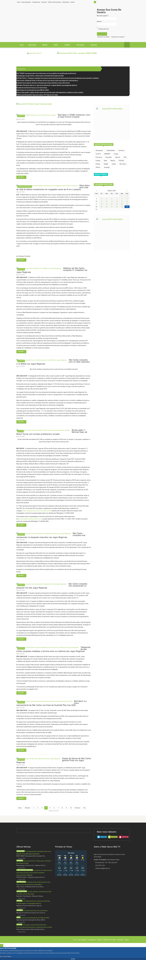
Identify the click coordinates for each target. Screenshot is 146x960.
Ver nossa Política (5, 956)
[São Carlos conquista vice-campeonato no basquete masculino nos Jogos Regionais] (43, 533)
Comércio (121, 150)
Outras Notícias (21, 891)
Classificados (36, 2)
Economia (99, 157)
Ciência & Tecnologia (24, 186)
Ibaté (18, 917)
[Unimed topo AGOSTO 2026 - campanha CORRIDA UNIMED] (93, 56)
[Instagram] (127, 73)
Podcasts (44, 2)
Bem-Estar (32, 45)
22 (122, 204)
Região (106, 164)
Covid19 (98, 154)
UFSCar (98, 167)
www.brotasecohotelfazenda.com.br (30, 519)
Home (18, 2)
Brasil (56, 45)
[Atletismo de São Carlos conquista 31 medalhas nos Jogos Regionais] (38, 268)
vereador (107, 167)
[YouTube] (127, 76)
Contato (72, 2)
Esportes (21, 116)
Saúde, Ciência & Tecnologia (24, 870)
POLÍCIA (121, 160)
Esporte (117, 157)
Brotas (20, 431)
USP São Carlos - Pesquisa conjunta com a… (31, 877)
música (113, 160)
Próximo (77, 808)
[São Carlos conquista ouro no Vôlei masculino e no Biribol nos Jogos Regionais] (41, 360)
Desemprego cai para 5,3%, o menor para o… (31, 865)
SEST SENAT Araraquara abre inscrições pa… (31, 856)
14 (117, 201)
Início (22, 45)
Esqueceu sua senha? (103, 37)
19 (106, 204)
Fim (84, 808)
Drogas (116, 154)
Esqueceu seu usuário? (118, 37)
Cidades (67, 45)
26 (106, 207)
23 (127, 204)
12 (106, 201)
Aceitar (73, 959)
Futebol (98, 160)
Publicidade (65, 2)
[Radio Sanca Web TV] (34, 53)
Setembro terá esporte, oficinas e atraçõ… (30, 896)
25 (101, 207)
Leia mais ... (21, 177)
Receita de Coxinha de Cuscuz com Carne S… (31, 913)
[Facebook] (127, 68)
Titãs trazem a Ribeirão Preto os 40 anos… (30, 887)
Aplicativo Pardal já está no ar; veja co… (29, 906)
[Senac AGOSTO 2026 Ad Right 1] (111, 122)
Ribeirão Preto (21, 881)
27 (112, 207)
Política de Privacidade (54, 2)
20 (112, 204)
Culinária (19, 910)
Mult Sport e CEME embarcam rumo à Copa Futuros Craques (74, 115)
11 (101, 201)
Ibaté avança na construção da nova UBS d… (31, 920)
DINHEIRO (107, 154)
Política (98, 164)
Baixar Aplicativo (26, 2)
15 (122, 201)
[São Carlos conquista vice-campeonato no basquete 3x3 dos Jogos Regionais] (41, 584)
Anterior (27, 808)
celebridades (110, 150)
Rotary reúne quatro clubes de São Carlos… (31, 929)
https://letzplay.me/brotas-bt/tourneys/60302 (36, 511)
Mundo (45, 45)
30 (127, 207)
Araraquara (99, 150)
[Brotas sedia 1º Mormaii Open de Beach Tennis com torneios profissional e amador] (43, 430)
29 (122, 207)
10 (71, 808)
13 (112, 201)
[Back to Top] (1, 945)
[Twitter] (127, 71)
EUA (125, 157)
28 (117, 207)
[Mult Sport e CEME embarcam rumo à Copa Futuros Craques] (36, 115)
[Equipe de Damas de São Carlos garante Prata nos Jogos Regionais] (38, 758)
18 (101, 204)
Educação (108, 157)
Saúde (114, 164)
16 (127, 201)
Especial (94, 45)
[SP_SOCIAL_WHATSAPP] (127, 78)
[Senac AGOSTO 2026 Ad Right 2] (111, 232)
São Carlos (81, 45)
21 (117, 204)
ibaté (105, 160)
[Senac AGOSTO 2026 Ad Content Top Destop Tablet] (53, 107)
